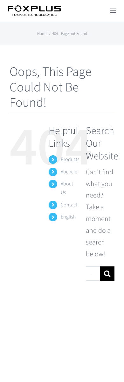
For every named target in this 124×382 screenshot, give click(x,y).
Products (70, 159)
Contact (69, 204)
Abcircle (69, 171)
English (68, 216)
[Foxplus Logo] (34, 8)
